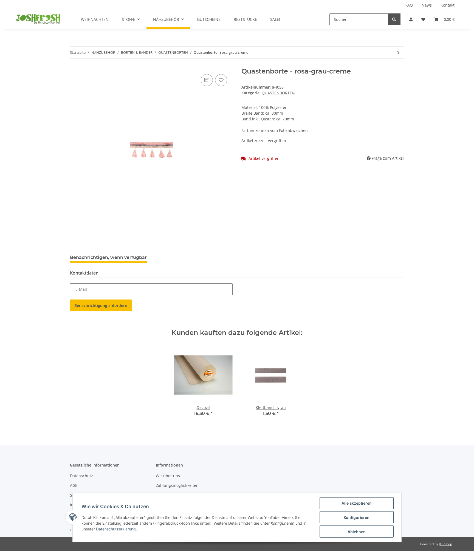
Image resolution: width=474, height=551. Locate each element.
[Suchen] (394, 19)
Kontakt (448, 5)
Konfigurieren (356, 517)
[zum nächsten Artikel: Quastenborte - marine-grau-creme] (398, 52)
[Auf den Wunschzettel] (221, 80)
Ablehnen (357, 531)
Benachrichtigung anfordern (100, 305)
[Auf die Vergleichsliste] (207, 80)
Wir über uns (168, 475)
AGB (74, 485)
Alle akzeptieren (357, 503)
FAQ (409, 5)
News (427, 5)
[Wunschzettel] (423, 19)
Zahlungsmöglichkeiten (177, 485)
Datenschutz (81, 475)
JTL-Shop (445, 544)
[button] (411, 19)
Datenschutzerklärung (116, 529)
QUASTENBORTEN (278, 92)
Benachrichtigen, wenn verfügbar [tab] (108, 257)
